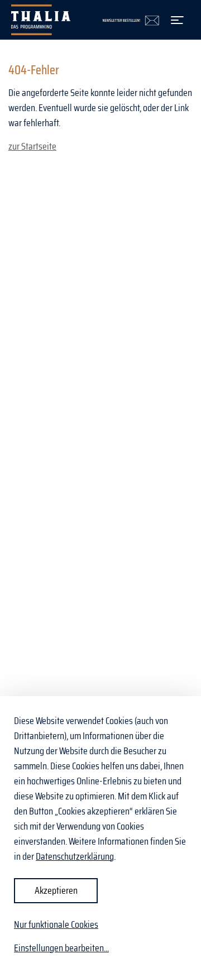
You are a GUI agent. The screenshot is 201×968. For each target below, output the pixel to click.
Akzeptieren (56, 890)
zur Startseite (32, 146)
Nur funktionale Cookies (56, 924)
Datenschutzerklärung (75, 856)
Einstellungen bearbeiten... (61, 948)
